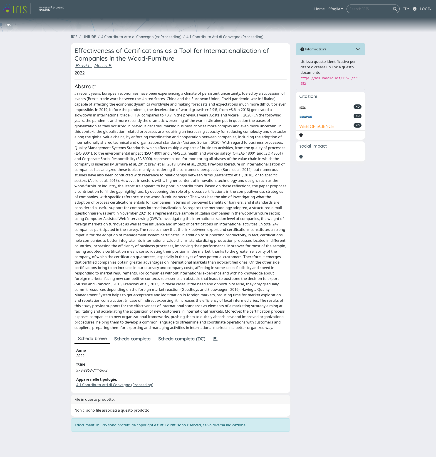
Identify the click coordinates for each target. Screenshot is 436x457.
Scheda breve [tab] (92, 338)
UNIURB (89, 36)
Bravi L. (83, 65)
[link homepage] (16, 8)
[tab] (215, 338)
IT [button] (404, 8)
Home (319, 8)
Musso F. (103, 65)
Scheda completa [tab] (132, 338)
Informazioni (315, 49)
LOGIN (425, 8)
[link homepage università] (53, 8)
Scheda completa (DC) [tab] (181, 338)
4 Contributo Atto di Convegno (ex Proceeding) (141, 36)
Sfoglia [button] (334, 8)
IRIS (74, 36)
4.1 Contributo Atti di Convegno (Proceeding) (224, 36)
